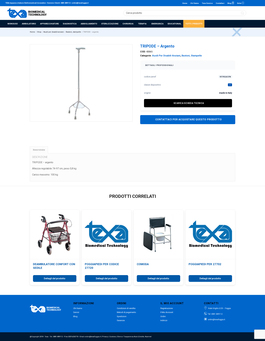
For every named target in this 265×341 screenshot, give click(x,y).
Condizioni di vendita (126, 308)
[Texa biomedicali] (26, 13)
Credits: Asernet (144, 337)
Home (184, 3)
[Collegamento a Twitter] (257, 3)
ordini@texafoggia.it (80, 3)
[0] (258, 13)
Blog (229, 3)
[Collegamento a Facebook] (252, 3)
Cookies (112, 337)
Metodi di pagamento (126, 312)
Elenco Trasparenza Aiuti (127, 337)
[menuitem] (12, 24)
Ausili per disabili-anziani (166, 55)
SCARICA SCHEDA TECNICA (189, 103)
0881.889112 (65, 3)
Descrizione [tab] (39, 150)
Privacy (105, 337)
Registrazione (166, 308)
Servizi (76, 312)
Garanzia (121, 320)
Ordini (163, 316)
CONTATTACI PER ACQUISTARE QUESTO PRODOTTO (188, 119)
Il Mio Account (166, 312)
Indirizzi (163, 320)
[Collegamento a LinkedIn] (248, 3)
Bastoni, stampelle (192, 55)
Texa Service (207, 3)
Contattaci (220, 3)
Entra (239, 3)
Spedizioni (121, 316)
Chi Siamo (194, 3)
